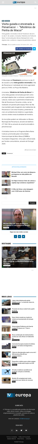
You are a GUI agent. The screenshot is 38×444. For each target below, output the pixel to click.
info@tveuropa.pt (25, 418)
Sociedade (7, 20)
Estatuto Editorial (11, 439)
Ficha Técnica (20, 439)
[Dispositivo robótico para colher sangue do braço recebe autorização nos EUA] (6, 364)
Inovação (15, 322)
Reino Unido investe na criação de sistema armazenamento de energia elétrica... (22, 319)
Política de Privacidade (24, 437)
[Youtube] (26, 430)
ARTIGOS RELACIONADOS (19, 167)
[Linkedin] (16, 430)
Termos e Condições (12, 437)
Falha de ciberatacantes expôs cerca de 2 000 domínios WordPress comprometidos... (24, 354)
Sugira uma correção (31, 149)
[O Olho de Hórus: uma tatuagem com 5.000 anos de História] (6, 191)
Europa (14, 347)
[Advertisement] (19, 13)
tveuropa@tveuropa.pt (14, 44)
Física (14, 381)
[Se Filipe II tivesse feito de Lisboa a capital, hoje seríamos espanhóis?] (6, 183)
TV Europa (4, 44)
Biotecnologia (16, 303)
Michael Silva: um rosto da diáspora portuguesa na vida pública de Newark (23, 174)
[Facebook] (12, 430)
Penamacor (10, 153)
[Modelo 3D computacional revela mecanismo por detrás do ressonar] (6, 380)
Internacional (7, 265)
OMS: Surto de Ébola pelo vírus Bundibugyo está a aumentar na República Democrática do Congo (18, 261)
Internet (14, 357)
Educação (15, 329)
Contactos (28, 439)
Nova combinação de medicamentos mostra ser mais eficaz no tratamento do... (23, 336)
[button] (35, 2)
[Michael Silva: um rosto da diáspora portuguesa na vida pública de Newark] (6, 174)
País (3, 20)
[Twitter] (21, 430)
